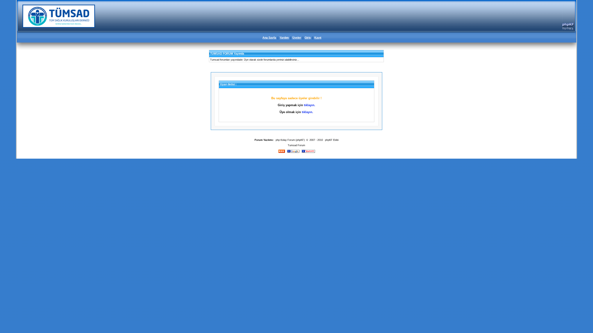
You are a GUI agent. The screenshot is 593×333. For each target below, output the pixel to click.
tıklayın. (309, 105)
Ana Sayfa (269, 37)
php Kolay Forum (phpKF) (290, 140)
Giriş (308, 37)
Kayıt (317, 37)
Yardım (284, 37)
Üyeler (296, 37)
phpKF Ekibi (331, 140)
